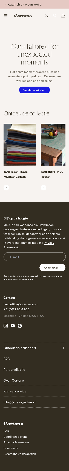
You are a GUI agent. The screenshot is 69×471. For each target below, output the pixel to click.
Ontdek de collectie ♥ (20, 347)
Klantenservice (15, 391)
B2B (7, 358)
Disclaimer (11, 448)
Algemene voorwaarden (20, 454)
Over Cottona (14, 380)
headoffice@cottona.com (21, 304)
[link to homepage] (23, 15)
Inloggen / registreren (20, 402)
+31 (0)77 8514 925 (16, 309)
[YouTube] (13, 326)
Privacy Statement (16, 442)
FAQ (6, 431)
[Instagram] (6, 326)
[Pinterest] (20, 326)
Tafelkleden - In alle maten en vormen (16, 174)
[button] (55, 16)
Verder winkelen (34, 90)
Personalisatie (14, 369)
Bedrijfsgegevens (16, 436)
